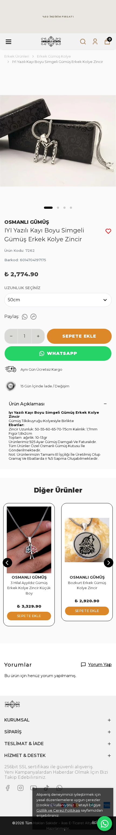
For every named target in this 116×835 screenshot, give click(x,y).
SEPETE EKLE (79, 336)
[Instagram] (20, 788)
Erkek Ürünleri (16, 56)
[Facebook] (7, 788)
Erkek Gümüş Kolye (54, 56)
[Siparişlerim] (95, 41)
